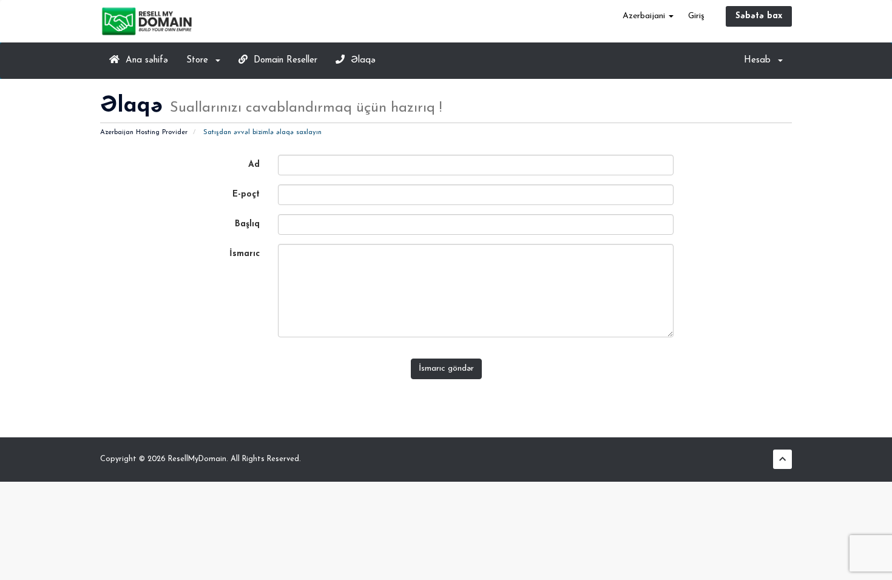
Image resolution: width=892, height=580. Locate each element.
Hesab (760, 60)
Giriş (696, 16)
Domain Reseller (282, 60)
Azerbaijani (645, 16)
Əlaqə (360, 60)
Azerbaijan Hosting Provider (144, 132)
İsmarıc (244, 253)
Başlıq (247, 224)
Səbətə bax (758, 16)
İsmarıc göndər (446, 368)
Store (200, 60)
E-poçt (246, 194)
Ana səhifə (144, 60)
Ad (254, 164)
